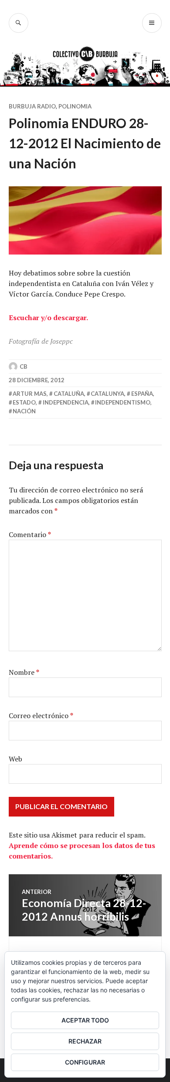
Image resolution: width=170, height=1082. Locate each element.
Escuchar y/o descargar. (48, 317)
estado (24, 402)
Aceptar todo (85, 1020)
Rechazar (85, 1041)
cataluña (69, 393)
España (142, 393)
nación (24, 411)
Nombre (24, 672)
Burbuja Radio (32, 106)
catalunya (107, 393)
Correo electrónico (41, 715)
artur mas (30, 393)
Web (15, 759)
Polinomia (75, 106)
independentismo (122, 402)
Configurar (85, 1062)
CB (23, 366)
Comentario (30, 534)
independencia (65, 402)
